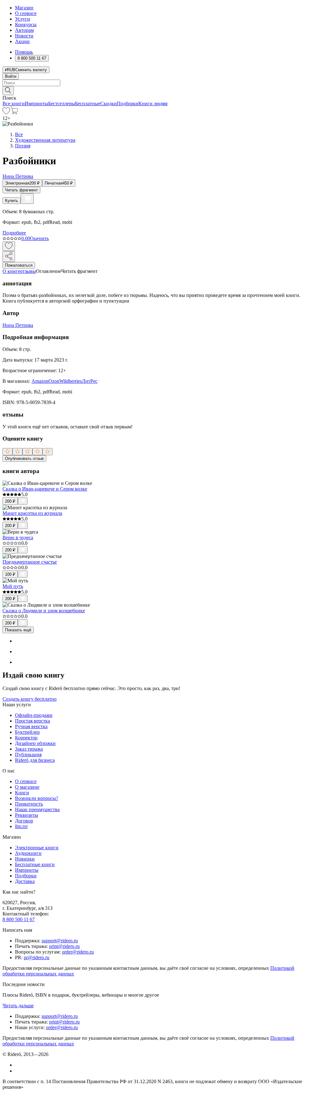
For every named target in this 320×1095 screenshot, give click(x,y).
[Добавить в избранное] (8, 246)
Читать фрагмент (21, 190)
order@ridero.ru (78, 951)
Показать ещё (18, 630)
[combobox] (160, 83)
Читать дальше (18, 1005)
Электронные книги (36, 847)
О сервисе (26, 13)
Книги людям (153, 103)
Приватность (29, 803)
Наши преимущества (37, 809)
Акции (22, 41)
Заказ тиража (29, 749)
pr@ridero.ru (36, 957)
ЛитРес (90, 381)
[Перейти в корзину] (14, 112)
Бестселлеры (61, 103)
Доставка (25, 881)
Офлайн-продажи (33, 715)
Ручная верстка (31, 726)
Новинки (25, 858)
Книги (22, 792)
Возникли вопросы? (36, 798)
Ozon (53, 381)
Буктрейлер (27, 732)
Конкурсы (26, 24)
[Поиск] (8, 90)
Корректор (26, 737)
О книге (11, 271)
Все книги (13, 103)
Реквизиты (26, 815)
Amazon (40, 381)
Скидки (108, 103)
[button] (160, 90)
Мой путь (12, 586)
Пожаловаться (18, 265)
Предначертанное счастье (29, 562)
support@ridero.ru (60, 940)
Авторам (24, 30)
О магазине (27, 787)
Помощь (24, 52)
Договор (24, 820)
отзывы (28, 271)
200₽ (10, 501)
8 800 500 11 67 (18, 919)
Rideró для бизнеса (35, 760)
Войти (10, 76)
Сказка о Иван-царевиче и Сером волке (44, 488)
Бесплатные (87, 103)
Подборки (127, 103)
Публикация (28, 754)
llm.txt (21, 826)
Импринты (36, 103)
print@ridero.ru (64, 946)
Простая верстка (32, 720)
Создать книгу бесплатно (29, 699)
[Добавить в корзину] (27, 198)
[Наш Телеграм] (17, 1070)
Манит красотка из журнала (32, 513)
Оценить (39, 238)
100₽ (10, 574)
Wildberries (70, 381)
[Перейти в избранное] (6, 112)
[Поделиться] (8, 256)
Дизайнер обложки (35, 743)
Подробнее (14, 232)
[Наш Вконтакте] (18, 1065)
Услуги (22, 19)
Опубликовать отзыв (24, 458)
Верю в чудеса (17, 537)
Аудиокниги (28, 853)
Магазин (24, 7)
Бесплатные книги (35, 864)
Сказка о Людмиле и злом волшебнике (43, 610)
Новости (24, 35)
